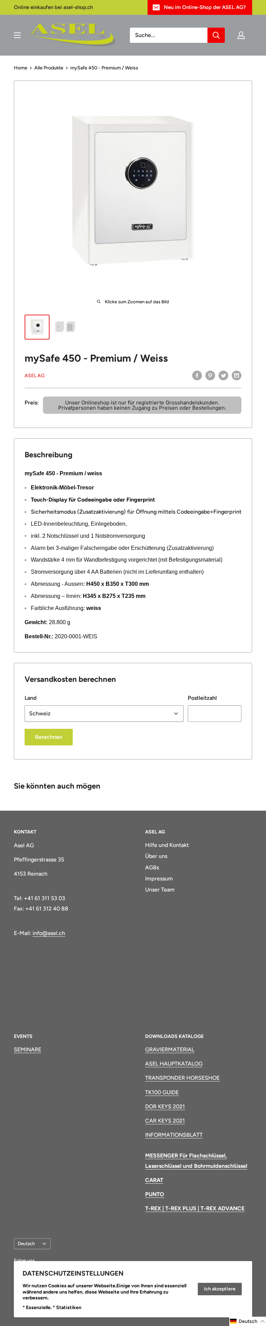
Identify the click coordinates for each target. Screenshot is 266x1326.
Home (20, 68)
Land (30, 698)
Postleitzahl (202, 698)
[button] (247, 1321)
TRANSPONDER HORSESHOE (182, 1078)
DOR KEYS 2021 (165, 1106)
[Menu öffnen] (17, 35)
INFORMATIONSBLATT (174, 1135)
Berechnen (48, 737)
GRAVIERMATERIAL (169, 1049)
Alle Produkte (48, 68)
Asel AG (35, 376)
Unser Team (160, 889)
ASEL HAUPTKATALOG (174, 1063)
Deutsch (26, 1243)
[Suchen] (216, 35)
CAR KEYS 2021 (165, 1120)
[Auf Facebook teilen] (197, 375)
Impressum (159, 878)
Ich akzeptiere (220, 1289)
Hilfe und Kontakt (167, 845)
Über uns (156, 856)
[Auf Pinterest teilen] (210, 375)
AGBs (152, 867)
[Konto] (241, 35)
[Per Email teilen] (236, 375)
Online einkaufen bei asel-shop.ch (53, 7)
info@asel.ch (49, 933)
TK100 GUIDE (162, 1092)
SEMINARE (27, 1049)
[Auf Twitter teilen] (223, 375)
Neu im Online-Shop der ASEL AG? (205, 7)
